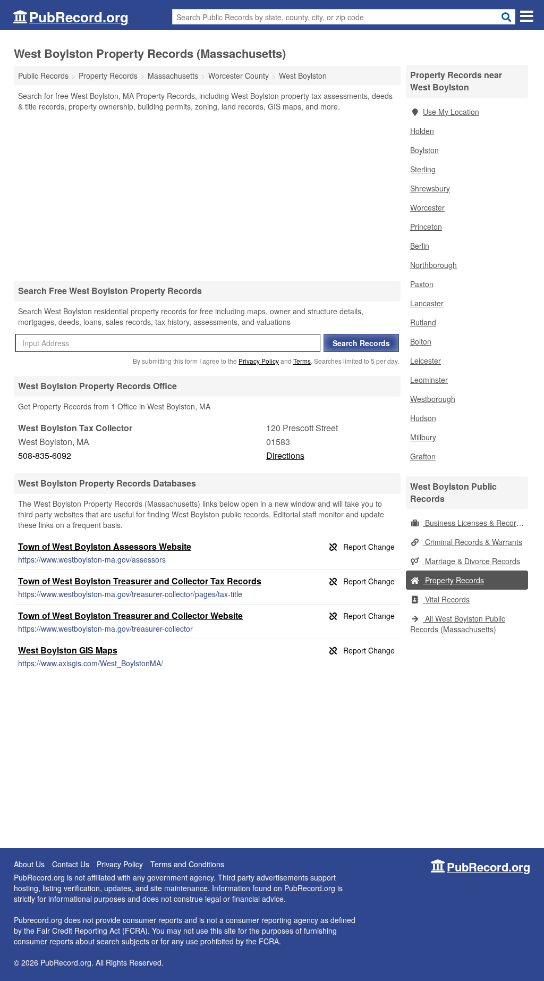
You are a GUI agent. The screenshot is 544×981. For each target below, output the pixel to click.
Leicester (425, 360)
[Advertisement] (207, 195)
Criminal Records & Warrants (472, 541)
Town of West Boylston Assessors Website (104, 546)
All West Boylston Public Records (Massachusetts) (457, 623)
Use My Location (451, 111)
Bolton (420, 341)
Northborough (433, 264)
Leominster (429, 379)
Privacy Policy (259, 360)
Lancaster (427, 303)
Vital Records (446, 599)
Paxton (422, 284)
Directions (285, 455)
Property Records (453, 580)
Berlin (419, 245)
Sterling (423, 169)
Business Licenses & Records (473, 522)
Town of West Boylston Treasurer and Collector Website (130, 615)
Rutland (423, 322)
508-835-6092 (44, 455)
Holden (422, 130)
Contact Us (70, 864)
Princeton (426, 226)
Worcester (427, 207)
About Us (29, 864)
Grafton (423, 456)
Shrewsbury (430, 188)
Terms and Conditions (187, 864)
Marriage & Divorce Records (471, 561)
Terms (302, 360)
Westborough (432, 398)
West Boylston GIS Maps (67, 650)
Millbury (423, 437)
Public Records (43, 75)
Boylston (424, 150)
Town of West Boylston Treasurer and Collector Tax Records (139, 581)
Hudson (423, 418)
